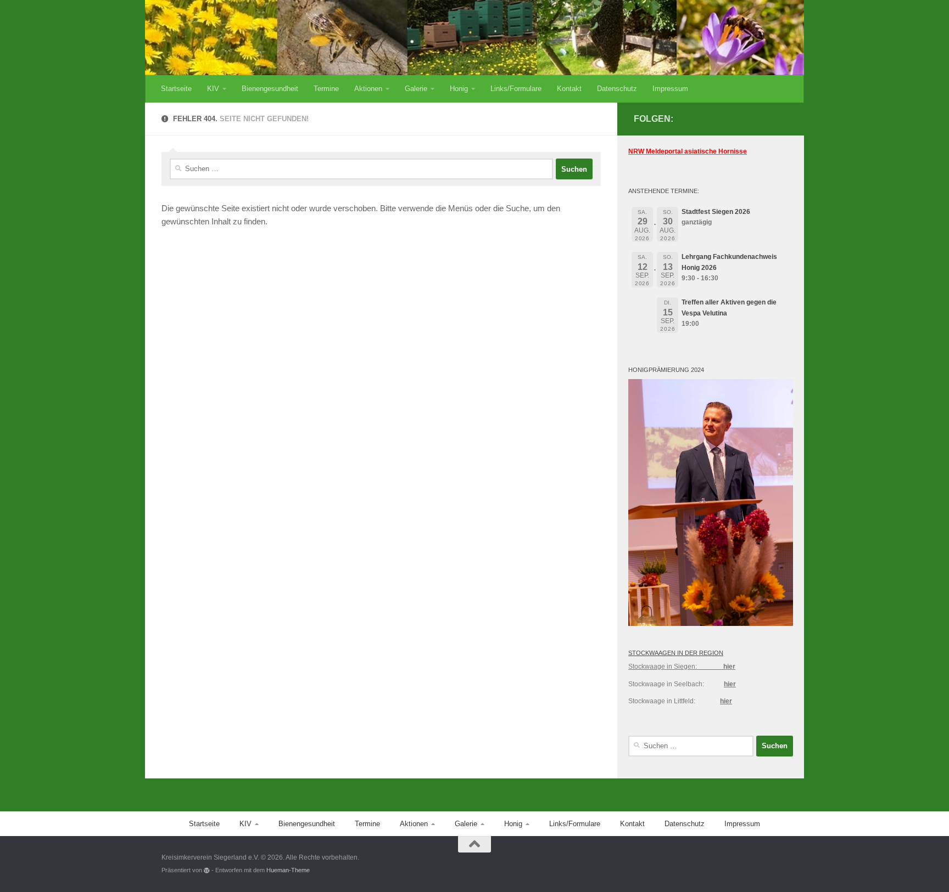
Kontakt (569, 88)
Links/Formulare (516, 88)
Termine (326, 88)
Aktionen (368, 88)
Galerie (416, 88)
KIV (213, 88)
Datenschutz (617, 88)
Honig (459, 88)
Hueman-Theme (288, 870)
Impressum (670, 88)
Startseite (176, 88)
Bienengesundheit (270, 88)
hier (729, 666)
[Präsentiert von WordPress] (207, 870)
